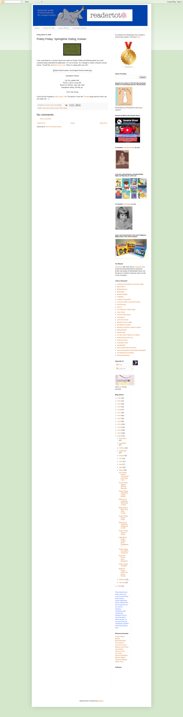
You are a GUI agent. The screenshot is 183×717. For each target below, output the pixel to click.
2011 (119, 430)
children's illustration (124, 299)
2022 (119, 398)
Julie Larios (45, 108)
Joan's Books (63, 28)
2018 (119, 410)
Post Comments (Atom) (53, 127)
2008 (119, 586)
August (121, 455)
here (138, 37)
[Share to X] (75, 105)
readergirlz (138, 267)
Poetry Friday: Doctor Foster (123, 518)
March (121, 470)
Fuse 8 (119, 307)
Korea (52, 108)
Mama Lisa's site (59, 65)
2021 (119, 401)
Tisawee (86, 97)
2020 (119, 404)
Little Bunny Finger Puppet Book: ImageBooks (123, 542)
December (122, 438)
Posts (120, 365)
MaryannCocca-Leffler (124, 322)
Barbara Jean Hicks (121, 647)
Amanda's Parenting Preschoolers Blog (130, 284)
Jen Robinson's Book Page (126, 309)
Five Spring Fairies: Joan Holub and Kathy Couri (124, 476)
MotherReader (122, 330)
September (123, 451)
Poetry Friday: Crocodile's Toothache (123, 551)
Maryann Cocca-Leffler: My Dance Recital (123, 572)
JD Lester (118, 653)
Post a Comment (45, 119)
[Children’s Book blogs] (128, 68)
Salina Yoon (119, 661)
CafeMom (120, 297)
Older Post (103, 123)
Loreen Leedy (120, 651)
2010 (119, 433)
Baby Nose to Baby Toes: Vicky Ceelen (123, 510)
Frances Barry (120, 636)
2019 (119, 407)
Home (37, 28)
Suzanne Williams (121, 660)
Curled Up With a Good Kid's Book (128, 302)
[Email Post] (66, 105)
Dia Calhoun (119, 643)
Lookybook (120, 317)
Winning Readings (123, 355)
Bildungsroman (122, 289)
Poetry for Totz (49, 28)
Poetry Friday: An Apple (123, 565)
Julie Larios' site (60, 97)
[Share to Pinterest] (79, 105)
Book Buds (120, 292)
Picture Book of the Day (125, 337)
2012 (119, 427)
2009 (119, 436)
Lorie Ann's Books (80, 28)
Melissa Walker (120, 657)
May (120, 464)
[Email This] (70, 105)
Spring (65, 108)
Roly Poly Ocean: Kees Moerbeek (123, 558)
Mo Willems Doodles (124, 325)
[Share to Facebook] (77, 105)
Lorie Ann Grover (128, 147)
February (122, 579)
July (120, 458)
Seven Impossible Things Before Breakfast (131, 350)
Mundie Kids (121, 332)
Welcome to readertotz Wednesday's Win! (123, 502)
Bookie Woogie (122, 294)
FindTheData (121, 304)
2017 (119, 413)
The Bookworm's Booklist (125, 353)
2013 (119, 424)
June (121, 461)
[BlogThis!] (72, 105)
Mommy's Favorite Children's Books (129, 327)
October (122, 448)
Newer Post (41, 123)
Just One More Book (124, 315)
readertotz (118, 267)
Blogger (100, 701)
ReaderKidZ (121, 345)
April (121, 467)
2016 (119, 415)
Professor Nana (122, 340)
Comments (122, 369)
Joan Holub (127, 204)
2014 (119, 421)
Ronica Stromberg (121, 655)
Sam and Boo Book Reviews (126, 348)
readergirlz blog (122, 343)
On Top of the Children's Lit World (128, 335)
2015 (119, 418)
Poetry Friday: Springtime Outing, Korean (123, 493)
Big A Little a (121, 287)
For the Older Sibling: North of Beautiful (123, 485)
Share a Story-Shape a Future (124, 532)
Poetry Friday (58, 108)
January (122, 582)
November (122, 443)
